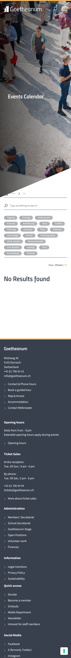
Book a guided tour (19, 390)
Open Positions (17, 535)
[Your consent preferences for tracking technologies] (64, 651)
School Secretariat (19, 523)
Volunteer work (17, 541)
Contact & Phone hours (22, 384)
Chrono (59, 265)
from (12, 193)
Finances (13, 547)
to (24, 193)
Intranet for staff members (24, 624)
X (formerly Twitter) (20, 650)
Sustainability (16, 579)
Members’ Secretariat (21, 517)
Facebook (14, 644)
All (65, 265)
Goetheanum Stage (19, 529)
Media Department (19, 612)
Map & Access (16, 396)
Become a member (19, 600)
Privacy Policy (16, 573)
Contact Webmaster (20, 408)
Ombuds (13, 606)
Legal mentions (17, 567)
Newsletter (14, 618)
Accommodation (18, 402)
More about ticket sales (22, 498)
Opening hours (17, 443)
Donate (12, 594)
